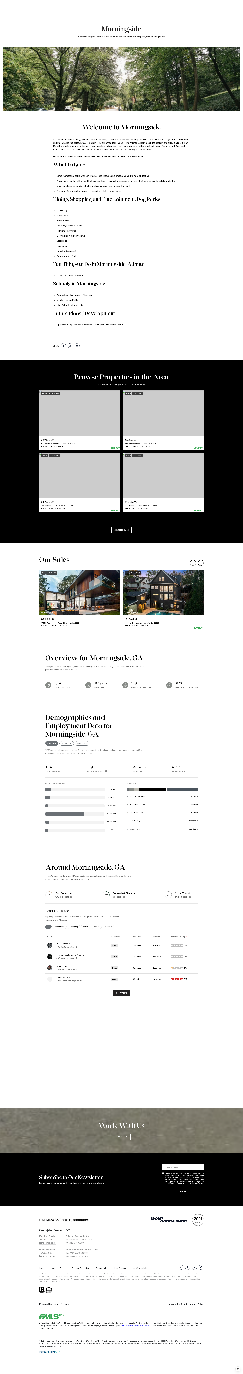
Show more (121, 993)
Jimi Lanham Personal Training (70, 955)
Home (41, 1268)
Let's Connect (120, 1268)
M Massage (61, 966)
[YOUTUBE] (194, 1267)
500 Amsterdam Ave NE (66, 947)
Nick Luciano (62, 944)
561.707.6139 (45, 1239)
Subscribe (183, 1191)
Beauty (98, 927)
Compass (92, 1274)
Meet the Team (58, 1268)
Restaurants (61, 927)
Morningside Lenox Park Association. (125, 156)
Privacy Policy (197, 1183)
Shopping (75, 927)
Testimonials (101, 1268)
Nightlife (109, 927)
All (49, 927)
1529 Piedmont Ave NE (66, 969)
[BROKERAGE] (201, 1267)
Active (86, 927)
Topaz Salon (62, 977)
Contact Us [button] (122, 1137)
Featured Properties (80, 1268)
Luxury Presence (61, 1304)
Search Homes (121, 530)
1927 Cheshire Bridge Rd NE (69, 981)
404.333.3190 (45, 1253)
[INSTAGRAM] (187, 1267)
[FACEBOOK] (180, 1267)
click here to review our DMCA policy (135, 1326)
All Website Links (140, 1268)
